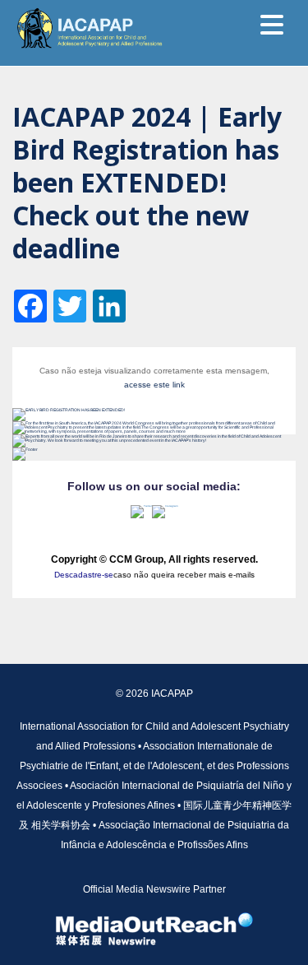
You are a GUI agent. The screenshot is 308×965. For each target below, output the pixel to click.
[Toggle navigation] (272, 25)
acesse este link (154, 384)
